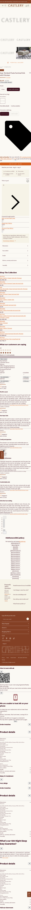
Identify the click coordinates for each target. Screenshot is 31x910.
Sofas (1, 67)
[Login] (26, 6)
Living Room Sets (7, 67)
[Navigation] (3, 5)
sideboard (9, 159)
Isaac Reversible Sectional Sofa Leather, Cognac (19, 514)
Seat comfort (3, 768)
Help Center (7, 594)
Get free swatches (15, 106)
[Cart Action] (2, 221)
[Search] (5, 5)
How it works (5, 857)
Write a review (4, 359)
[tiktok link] (14, 638)
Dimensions (3, 738)
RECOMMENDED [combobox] (4, 377)
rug (15, 159)
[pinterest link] (6, 638)
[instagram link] (10, 638)
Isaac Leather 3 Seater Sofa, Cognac (16, 428)
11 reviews (8, 77)
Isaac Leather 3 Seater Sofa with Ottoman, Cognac (19, 405)
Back (15, 721)
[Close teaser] (4, 451)
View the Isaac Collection (8, 240)
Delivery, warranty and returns (7, 771)
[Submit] (27, 619)
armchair (28, 157)
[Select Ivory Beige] (2, 101)
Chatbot (6, 600)
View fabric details (4, 106)
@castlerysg (22, 541)
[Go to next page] (4, 532)
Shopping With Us (6, 631)
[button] (28, 6)
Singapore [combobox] (5, 643)
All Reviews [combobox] (26, 377)
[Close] (1, 672)
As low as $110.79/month (6, 82)
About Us (4, 627)
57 (4, 530)
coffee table (3, 159)
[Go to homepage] (15, 5)
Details (1, 769)
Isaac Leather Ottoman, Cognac (16, 447)
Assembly (2, 773)
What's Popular (5, 623)
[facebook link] (3, 638)
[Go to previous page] (4, 517)
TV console (23, 157)
